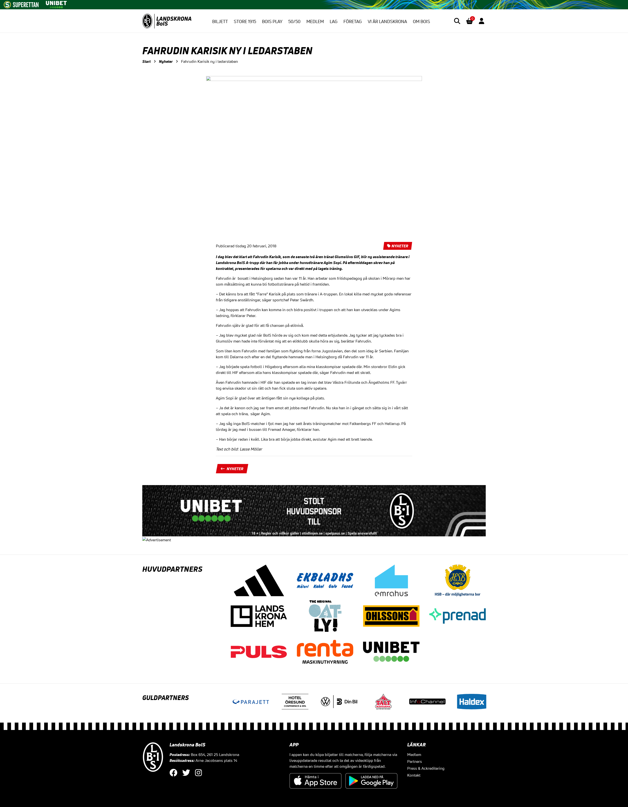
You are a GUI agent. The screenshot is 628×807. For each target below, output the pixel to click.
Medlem (315, 21)
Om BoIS (421, 21)
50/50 (294, 21)
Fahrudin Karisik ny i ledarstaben (209, 61)
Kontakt (413, 775)
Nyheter (166, 61)
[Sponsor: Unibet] (56, 3)
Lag (334, 21)
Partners (414, 761)
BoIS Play (272, 21)
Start (146, 61)
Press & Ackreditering (426, 768)
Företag (352, 21)
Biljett (220, 21)
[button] (457, 21)
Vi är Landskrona (387, 21)
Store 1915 (245, 21)
